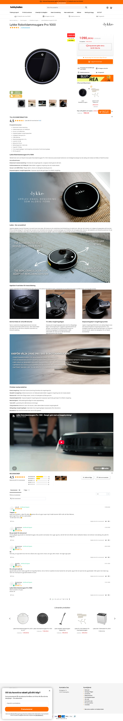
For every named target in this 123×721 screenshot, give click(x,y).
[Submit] (86, 7)
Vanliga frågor (89, 691)
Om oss (87, 699)
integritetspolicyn (39, 715)
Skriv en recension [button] (103, 477)
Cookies (87, 704)
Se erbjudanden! (61, 3)
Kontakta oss (88, 701)
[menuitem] (14, 12)
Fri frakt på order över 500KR (24, 16)
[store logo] (16, 7)
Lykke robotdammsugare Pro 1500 (42, 628)
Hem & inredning (13, 20)
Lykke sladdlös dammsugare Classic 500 (62, 629)
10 (67, 599)
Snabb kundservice (75, 16)
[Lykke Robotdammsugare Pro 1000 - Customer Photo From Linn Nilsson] (58, 478)
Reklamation (88, 695)
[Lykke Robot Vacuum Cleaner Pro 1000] (21, 103)
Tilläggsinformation (18, 117)
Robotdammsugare (34, 20)
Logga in (107, 8)
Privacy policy (89, 702)
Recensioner (15, 474)
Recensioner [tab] (13, 490)
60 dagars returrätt (49, 16)
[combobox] (67, 7)
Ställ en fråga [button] (88, 477)
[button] (104, 112)
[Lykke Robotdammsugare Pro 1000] (32, 103)
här (40, 120)
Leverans (87, 693)
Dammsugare (23, 20)
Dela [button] (13, 521)
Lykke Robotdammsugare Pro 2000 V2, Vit (23, 629)
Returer (87, 690)
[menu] (61, 12)
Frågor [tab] (25, 490)
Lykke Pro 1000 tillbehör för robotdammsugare (95, 101)
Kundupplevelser (90, 697)
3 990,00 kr (102, 631)
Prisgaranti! (100, 16)
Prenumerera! (26, 709)
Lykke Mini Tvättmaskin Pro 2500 (102, 628)
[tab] (61, 117)
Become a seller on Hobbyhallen (94, 709)
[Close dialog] (49, 690)
